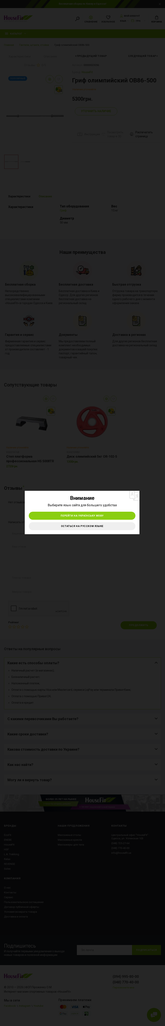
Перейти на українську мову (82, 515)
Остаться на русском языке (82, 526)
